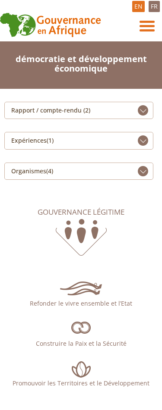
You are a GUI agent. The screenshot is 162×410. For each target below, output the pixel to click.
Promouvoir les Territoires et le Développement (81, 383)
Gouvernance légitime (81, 212)
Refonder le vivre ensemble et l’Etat (81, 303)
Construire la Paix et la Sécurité (81, 343)
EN (138, 6)
